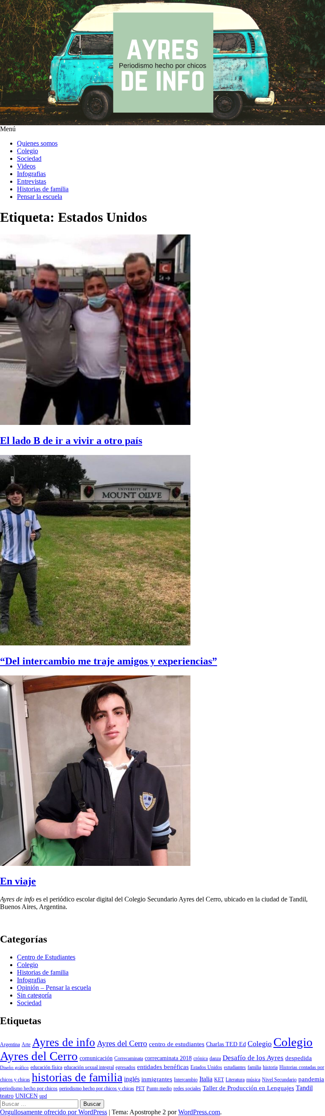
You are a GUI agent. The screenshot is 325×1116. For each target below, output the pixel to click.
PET (140, 1088)
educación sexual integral (89, 1067)
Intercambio (186, 1080)
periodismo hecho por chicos (29, 1088)
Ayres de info (63, 1042)
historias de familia (77, 1077)
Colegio (27, 150)
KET (219, 1080)
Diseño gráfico (14, 1067)
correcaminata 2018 (168, 1058)
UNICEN (26, 1096)
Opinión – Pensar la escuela (54, 987)
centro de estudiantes (176, 1044)
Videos (26, 166)
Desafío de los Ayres (253, 1058)
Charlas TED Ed (226, 1044)
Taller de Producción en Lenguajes (248, 1088)
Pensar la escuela (39, 196)
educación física (46, 1067)
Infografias (31, 173)
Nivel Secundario (279, 1080)
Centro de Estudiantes (46, 957)
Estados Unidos (206, 1067)
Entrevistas (31, 181)
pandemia (311, 1079)
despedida (298, 1058)
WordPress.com (199, 1112)
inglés (132, 1079)
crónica (200, 1058)
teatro (7, 1096)
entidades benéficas (163, 1067)
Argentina (10, 1044)
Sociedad (29, 158)
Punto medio (159, 1088)
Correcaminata (128, 1058)
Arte (26, 1044)
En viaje (18, 881)
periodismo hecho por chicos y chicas (96, 1088)
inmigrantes (156, 1079)
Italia (205, 1079)
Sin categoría (34, 995)
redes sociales (187, 1088)
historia (270, 1067)
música (253, 1080)
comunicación (96, 1058)
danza (215, 1058)
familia (254, 1067)
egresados (125, 1067)
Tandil (304, 1087)
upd (43, 1096)
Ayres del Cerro (122, 1043)
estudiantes (235, 1067)
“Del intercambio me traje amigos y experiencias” (108, 661)
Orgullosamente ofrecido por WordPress (53, 1112)
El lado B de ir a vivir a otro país (71, 440)
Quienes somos (37, 143)
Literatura (235, 1080)
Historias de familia (43, 189)
